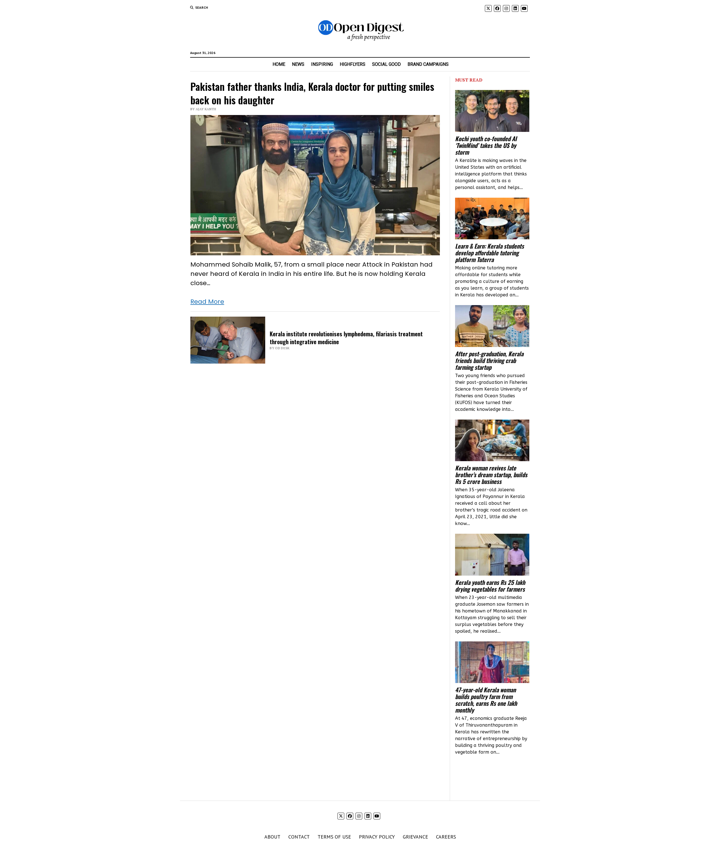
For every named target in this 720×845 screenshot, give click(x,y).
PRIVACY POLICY (377, 836)
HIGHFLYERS (352, 64)
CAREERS (446, 836)
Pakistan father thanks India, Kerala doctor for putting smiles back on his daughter (312, 93)
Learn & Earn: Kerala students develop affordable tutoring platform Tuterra (489, 253)
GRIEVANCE (415, 836)
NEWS (298, 64)
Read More (207, 301)
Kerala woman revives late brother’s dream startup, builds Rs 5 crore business (491, 475)
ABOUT (272, 836)
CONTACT (299, 836)
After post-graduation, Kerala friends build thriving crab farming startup (489, 360)
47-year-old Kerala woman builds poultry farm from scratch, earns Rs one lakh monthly (486, 699)
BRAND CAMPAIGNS (428, 64)
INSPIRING (322, 64)
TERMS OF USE (334, 836)
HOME (279, 64)
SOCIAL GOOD (386, 64)
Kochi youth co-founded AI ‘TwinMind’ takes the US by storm (486, 145)
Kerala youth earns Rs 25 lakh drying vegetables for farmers (490, 585)
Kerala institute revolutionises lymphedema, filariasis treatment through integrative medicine (346, 337)
